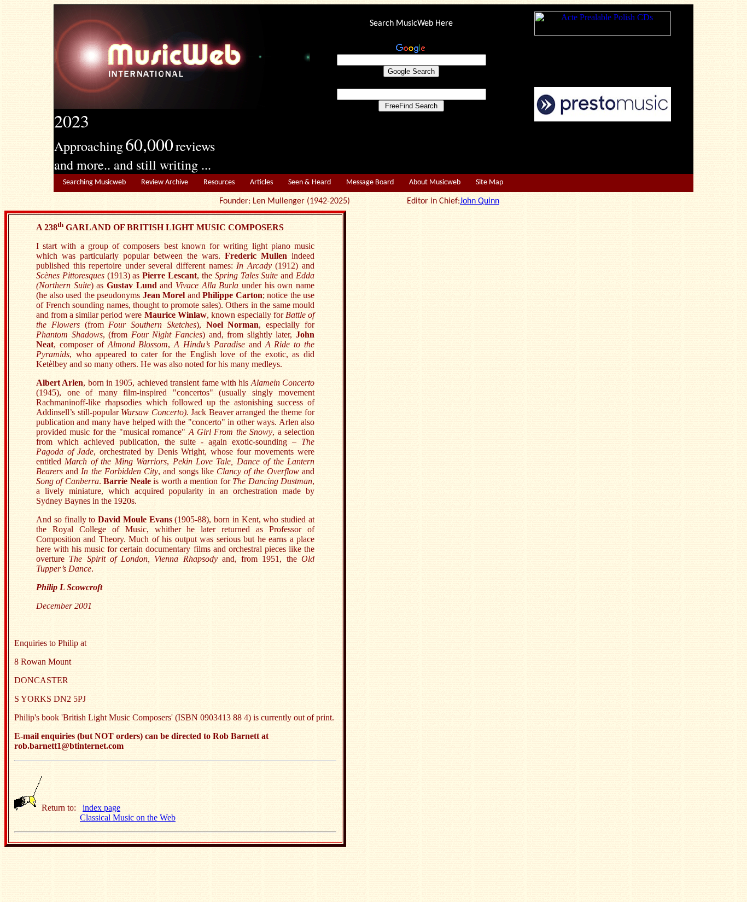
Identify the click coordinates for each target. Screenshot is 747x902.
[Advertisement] (502, 148)
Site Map (489, 182)
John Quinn (479, 201)
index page (101, 807)
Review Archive (164, 182)
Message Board (370, 182)
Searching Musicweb (94, 182)
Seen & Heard (309, 182)
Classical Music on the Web (128, 817)
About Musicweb (434, 182)
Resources (219, 182)
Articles (261, 182)
